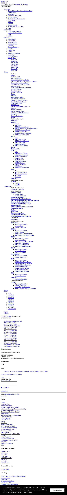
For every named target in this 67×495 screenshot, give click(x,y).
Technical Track (15, 76)
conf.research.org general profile (13, 321)
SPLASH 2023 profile (10, 341)
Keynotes (10, 45)
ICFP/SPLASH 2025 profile (12, 326)
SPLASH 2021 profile (10, 338)
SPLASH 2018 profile (10, 333)
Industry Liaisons (19, 232)
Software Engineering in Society (20, 83)
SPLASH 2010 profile (10, 327)
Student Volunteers (16, 109)
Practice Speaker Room (17, 111)
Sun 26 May (14, 62)
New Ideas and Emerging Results (20, 84)
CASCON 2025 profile (10, 324)
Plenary (13, 75)
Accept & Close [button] (57, 490)
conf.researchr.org (9, 394)
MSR (16, 152)
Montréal (10, 23)
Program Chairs (19, 226)
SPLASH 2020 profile (10, 337)
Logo (9, 28)
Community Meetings (14, 53)
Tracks (6, 72)
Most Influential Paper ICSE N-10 (20, 106)
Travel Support (12, 20)
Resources (14, 114)
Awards (10, 51)
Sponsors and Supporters (14, 31)
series (9, 316)
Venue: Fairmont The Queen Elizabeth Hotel (20, 11)
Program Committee (20, 195)
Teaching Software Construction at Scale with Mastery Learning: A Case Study (26, 371)
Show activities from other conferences (11, 374)
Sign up (6, 313)
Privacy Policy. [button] (27, 492)
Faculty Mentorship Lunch (18, 101)
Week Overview (12, 42)
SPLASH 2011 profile (10, 329)
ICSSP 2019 (4, 456)
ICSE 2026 (11, 296)
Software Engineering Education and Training (23, 81)
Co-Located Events (16, 103)
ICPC (16, 138)
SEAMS (17, 183)
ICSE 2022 (11, 302)
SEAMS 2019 (5, 469)
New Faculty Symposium (18, 98)
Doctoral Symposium (17, 97)
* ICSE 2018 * (12, 309)
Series (9, 293)
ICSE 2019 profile (5, 318)
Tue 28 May (14, 65)
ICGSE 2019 (4, 453)
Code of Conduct (12, 25)
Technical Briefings (13, 47)
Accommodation (12, 12)
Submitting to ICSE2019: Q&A (20, 112)
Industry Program (12, 44)
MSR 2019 (4, 459)
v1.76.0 (17, 394)
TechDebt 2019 (5, 462)
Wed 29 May (14, 67)
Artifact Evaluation (16, 92)
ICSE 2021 (11, 304)
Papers (13, 117)
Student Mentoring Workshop (19, 100)
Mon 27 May (14, 64)
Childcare (10, 22)
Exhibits (10, 36)
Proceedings (11, 55)
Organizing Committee (17, 189)
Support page (4, 395)
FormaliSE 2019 (5, 451)
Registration (11, 14)
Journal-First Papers (16, 78)
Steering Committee (20, 240)
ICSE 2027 (11, 294)
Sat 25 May (14, 61)
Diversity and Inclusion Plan (15, 26)
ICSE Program (12, 39)
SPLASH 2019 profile (10, 335)
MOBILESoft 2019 (6, 458)
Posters (13, 94)
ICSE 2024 (11, 299)
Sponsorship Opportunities (15, 33)
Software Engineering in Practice (20, 80)
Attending (7, 9)
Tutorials (10, 48)
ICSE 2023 (11, 301)
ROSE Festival (15, 105)
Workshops (14, 95)
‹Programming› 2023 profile (12, 346)
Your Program (11, 40)
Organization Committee (21, 238)
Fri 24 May (14, 59)
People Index (14, 219)
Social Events (11, 50)
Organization (7, 186)
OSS (16, 170)
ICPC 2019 (4, 454)
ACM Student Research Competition (21, 87)
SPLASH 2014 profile (10, 330)
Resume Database (13, 17)
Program (6, 37)
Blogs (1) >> (4, 1)
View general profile (5, 380)
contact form (4, 391)
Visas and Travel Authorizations (16, 18)
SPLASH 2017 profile (10, 332)
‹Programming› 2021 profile (12, 344)
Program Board (19, 194)
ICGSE (17, 123)
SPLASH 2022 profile (10, 340)
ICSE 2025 (11, 298)
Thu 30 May (14, 69)
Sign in (6, 312)
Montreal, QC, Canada (21, 4)
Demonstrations (15, 86)
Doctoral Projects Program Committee (25, 288)
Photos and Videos (13, 56)
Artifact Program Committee (22, 287)
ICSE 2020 (11, 305)
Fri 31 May (14, 70)
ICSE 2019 (4, 316)
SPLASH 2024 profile (10, 343)
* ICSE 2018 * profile (10, 322)
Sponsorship (7, 29)
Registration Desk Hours (14, 15)
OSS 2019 (3, 461)
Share (2, 377)
